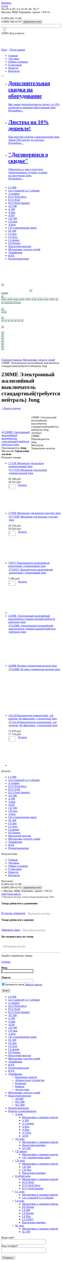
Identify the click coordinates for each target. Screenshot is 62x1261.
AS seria (19, 1138)
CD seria (20, 1160)
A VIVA (26, 1132)
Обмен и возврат (18, 61)
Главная (13, 55)
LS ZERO (27, 1219)
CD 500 (12, 218)
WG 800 (20, 1104)
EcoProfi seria (22, 1176)
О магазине (15, 64)
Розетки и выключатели (22, 1111)
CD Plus (26, 1169)
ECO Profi (14, 199)
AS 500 (12, 206)
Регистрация (17, 49)
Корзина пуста (6, 4)
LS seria (19, 1200)
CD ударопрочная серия (22, 227)
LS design (13, 240)
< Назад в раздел (11, 408)
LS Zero (12, 237)
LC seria (19, 1191)
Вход (4, 49)
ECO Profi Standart (19, 203)
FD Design (14, 243)
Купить (22, 485)
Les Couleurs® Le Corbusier (24, 190)
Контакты (14, 71)
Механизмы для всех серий (24, 249)
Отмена (5, 961)
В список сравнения (13, 913)
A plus (11, 212)
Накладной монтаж (19, 246)
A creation (13, 193)
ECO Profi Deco (17, 196)
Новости (13, 67)
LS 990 (12, 187)
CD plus (12, 221)
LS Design (28, 1213)
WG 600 (20, 1101)
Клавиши (20, 1083)
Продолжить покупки (39, 913)
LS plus (12, 233)
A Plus (25, 1129)
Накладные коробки (34, 1145)
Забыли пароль (33, 984)
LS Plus (26, 1216)
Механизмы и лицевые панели (40, 1117)
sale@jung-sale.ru (11, 893)
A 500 (11, 209)
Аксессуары (22, 1089)
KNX (11, 255)
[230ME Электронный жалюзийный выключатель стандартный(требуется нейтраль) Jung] (16, 444)
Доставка (13, 58)
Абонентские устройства (29, 1080)
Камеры (19, 1086)
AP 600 (19, 1098)
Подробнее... (15, 110)
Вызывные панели (26, 1077)
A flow (12, 224)
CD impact (21, 1151)
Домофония (15, 252)
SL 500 (12, 230)
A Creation (28, 1123)
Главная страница (11, 359)
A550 (11, 215)
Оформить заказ (10, 929)
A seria (19, 1114)
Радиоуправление (18, 258)
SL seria (19, 1225)
